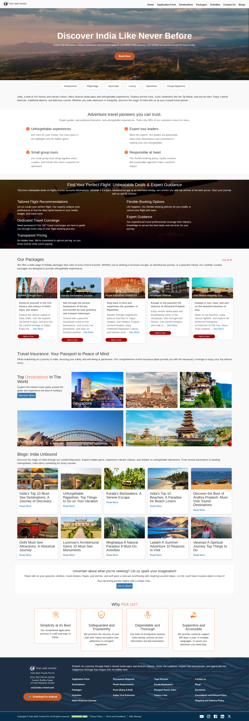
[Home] (18, 4)
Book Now (124, 56)
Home (150, 4)
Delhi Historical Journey (84, 700)
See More (38, 328)
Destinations (186, 4)
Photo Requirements (123, 684)
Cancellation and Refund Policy (211, 695)
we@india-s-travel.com (42, 687)
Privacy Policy (96, 716)
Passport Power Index (165, 690)
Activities (215, 4)
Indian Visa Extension (124, 695)
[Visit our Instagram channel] (208, 716)
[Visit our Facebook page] (215, 716)
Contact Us (229, 4)
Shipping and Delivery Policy (209, 700)
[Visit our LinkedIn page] (222, 716)
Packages (201, 4)
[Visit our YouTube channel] (201, 716)
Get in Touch (124, 586)
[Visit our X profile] (229, 716)
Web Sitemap (135, 716)
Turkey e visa (160, 695)
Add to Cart (28, 336)
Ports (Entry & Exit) (123, 690)
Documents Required (123, 679)
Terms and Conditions (116, 716)
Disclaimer (200, 690)
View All (226, 260)
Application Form (166, 4)
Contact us (200, 679)
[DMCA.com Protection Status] (79, 716)
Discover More (26, 395)
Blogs (242, 4)
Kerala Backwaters (163, 684)
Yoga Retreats (161, 679)
